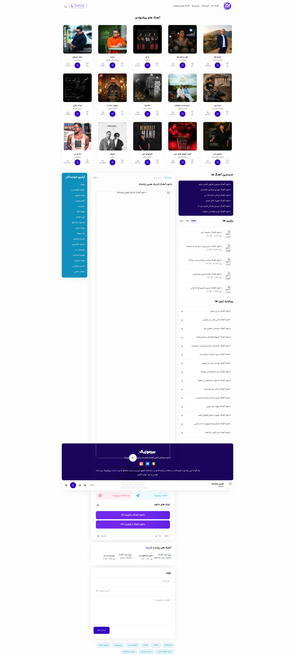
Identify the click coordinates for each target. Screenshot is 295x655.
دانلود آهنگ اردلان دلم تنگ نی (217, 195)
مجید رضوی (80, 195)
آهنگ (145, 645)
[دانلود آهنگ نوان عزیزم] (112, 136)
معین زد (81, 206)
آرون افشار (80, 217)
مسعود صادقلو (78, 222)
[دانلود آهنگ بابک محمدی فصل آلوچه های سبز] (182, 136)
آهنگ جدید (132, 645)
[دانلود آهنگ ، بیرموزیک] (227, 6)
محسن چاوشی (79, 266)
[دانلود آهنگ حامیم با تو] (147, 39)
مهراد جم (81, 211)
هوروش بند (80, 249)
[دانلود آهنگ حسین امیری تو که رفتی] (77, 87)
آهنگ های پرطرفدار (181, 5)
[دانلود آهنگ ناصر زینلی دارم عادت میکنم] (182, 87)
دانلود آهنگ (103, 645)
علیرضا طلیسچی (78, 244)
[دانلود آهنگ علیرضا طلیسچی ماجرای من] (217, 136)
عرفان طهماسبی (78, 189)
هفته (193, 220)
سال (182, 220)
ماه (187, 220)
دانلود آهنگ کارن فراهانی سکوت (216, 211)
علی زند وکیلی (79, 239)
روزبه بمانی (80, 228)
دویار (82, 184)
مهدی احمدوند (79, 255)
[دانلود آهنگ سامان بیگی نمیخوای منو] (147, 136)
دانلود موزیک (146, 651)
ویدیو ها (195, 5)
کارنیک (134, 466)
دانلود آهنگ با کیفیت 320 (133, 524)
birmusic (168, 645)
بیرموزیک (118, 645)
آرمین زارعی (80, 200)
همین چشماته (119, 466)
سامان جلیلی (79, 271)
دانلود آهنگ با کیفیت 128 (133, 515)
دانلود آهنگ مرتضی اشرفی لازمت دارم (215, 184)
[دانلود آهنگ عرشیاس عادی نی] (77, 136)
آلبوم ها (205, 5)
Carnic (156, 645)
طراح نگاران (142, 474)
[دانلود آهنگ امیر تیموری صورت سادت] (112, 87)
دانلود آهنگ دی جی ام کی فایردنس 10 (214, 206)
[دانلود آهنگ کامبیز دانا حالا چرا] (147, 87)
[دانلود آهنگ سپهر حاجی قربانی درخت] (112, 39)
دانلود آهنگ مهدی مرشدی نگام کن (216, 189)
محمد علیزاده (79, 260)
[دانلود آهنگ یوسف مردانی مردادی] (217, 87)
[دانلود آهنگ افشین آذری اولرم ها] (217, 39)
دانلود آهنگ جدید (145, 466)
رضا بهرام (81, 233)
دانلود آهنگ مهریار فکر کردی (218, 200)
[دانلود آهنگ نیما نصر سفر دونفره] (77, 39)
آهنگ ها (215, 5)
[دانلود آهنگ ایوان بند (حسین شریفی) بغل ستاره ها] (182, 39)
